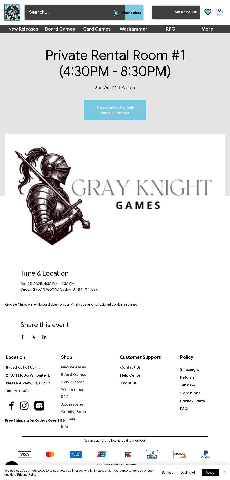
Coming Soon (73, 411)
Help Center (131, 375)
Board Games (73, 374)
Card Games (72, 382)
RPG (65, 397)
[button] (219, 12)
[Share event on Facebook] (22, 337)
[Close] (224, 472)
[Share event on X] (33, 337)
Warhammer (72, 389)
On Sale (68, 419)
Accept (210, 472)
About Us (128, 383)
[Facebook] (11, 405)
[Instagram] (24, 405)
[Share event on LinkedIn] (44, 337)
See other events (115, 112)
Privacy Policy (192, 401)
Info (64, 426)
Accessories (72, 404)
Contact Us (130, 367)
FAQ (184, 408)
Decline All (188, 472)
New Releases (73, 367)
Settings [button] (167, 472)
